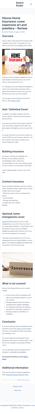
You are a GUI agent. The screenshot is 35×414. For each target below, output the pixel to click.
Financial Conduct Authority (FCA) (17, 375)
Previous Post (17, 386)
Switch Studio (20, 4)
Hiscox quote (15, 101)
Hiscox (4, 221)
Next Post (17, 390)
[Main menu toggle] (31, 4)
